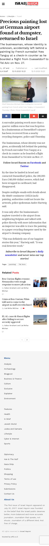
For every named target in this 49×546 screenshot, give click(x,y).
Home (2, 16)
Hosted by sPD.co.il (10, 537)
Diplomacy (9, 454)
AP (4, 68)
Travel (19, 16)
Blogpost (8, 374)
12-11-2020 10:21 (19, 71)
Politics (7, 469)
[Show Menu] (3, 4)
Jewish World (10, 424)
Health (7, 414)
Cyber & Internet (11, 439)
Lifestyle (10, 16)
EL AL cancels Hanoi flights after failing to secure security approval (16, 319)
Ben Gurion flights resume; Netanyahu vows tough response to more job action (16, 282)
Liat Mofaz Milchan (11, 308)
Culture (7, 384)
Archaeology (9, 369)
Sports (7, 444)
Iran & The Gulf (11, 459)
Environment (10, 398)
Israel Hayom (25, 531)
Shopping (8, 474)
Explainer (8, 393)
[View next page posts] (27, 340)
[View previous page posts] (22, 340)
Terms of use (10, 479)
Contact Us (9, 494)
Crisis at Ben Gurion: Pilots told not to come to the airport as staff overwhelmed (17, 302)
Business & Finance (13, 379)
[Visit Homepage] (26, 4)
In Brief (7, 419)
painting (12, 264)
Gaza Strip (9, 464)
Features (8, 409)
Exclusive (8, 389)
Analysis (8, 364)
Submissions (9, 489)
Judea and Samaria (13, 429)
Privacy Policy (10, 484)
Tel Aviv (22, 264)
